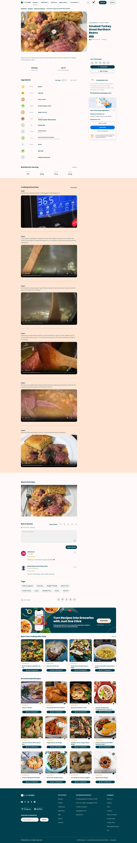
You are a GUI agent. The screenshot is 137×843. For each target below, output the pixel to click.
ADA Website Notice (113, 826)
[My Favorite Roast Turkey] (81, 698)
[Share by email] (109, 63)
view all (113, 636)
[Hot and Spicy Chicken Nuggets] (81, 768)
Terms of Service (112, 815)
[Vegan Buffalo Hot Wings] (56, 733)
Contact (109, 811)
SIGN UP (102, 2)
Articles (60, 803)
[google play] (26, 808)
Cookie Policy (111, 822)
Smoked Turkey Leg (44, 157)
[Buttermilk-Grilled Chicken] (56, 768)
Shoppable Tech (81, 811)
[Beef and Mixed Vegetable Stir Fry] (32, 656)
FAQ (108, 830)
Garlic (40, 112)
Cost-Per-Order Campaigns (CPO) (86, 803)
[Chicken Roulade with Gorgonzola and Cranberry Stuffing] (105, 698)
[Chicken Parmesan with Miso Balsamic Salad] (105, 733)
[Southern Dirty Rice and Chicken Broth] (105, 656)
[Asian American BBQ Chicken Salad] (80, 656)
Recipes (60, 799)
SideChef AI (79, 815)
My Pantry (54, 2)
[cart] (93, 2)
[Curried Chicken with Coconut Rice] (32, 733)
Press (108, 807)
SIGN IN (112, 2)
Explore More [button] (63, 2)
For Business (74, 2)
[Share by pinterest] (97, 63)
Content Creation (81, 807)
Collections (61, 807)
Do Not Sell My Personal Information (98, 840)
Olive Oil (40, 93)
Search (60, 819)
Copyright (113, 840)
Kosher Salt (41, 125)
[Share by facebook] (101, 63)
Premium (60, 822)
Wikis (59, 815)
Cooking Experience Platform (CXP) (86, 799)
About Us (109, 799)
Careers (109, 803)
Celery (45, 106)
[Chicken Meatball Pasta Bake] (32, 768)
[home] (26, 2)
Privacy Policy (111, 819)
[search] (88, 2)
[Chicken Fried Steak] (56, 656)
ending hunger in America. (103, 136)
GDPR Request (81, 840)
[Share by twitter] (105, 63)
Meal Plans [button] (44, 2)
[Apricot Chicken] (32, 698)
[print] (92, 63)
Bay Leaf (40, 151)
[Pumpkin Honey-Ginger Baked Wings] (81, 733)
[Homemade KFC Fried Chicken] (56, 698)
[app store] (38, 808)
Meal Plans (61, 811)
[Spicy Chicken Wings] (105, 768)
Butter (40, 86)
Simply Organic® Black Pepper (47, 119)
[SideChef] (27, 796)
